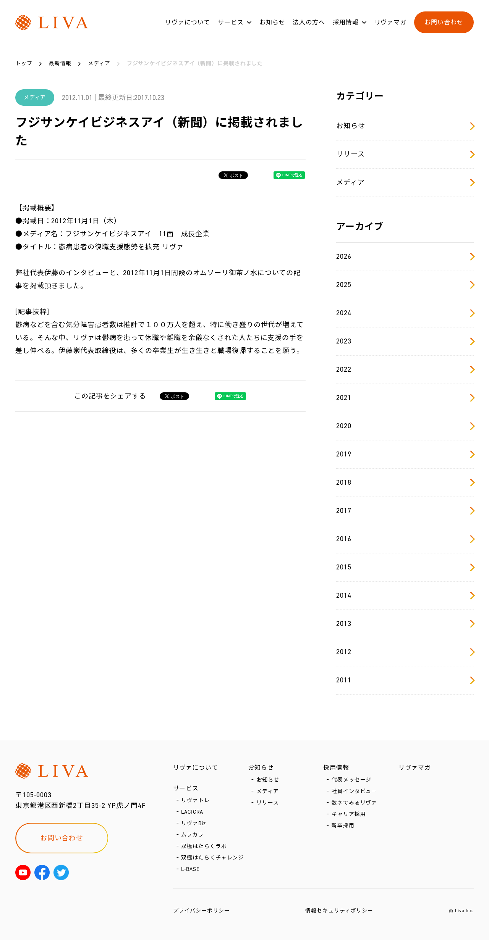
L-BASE (190, 869)
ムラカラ (192, 834)
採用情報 (346, 22)
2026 (343, 256)
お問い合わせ (443, 22)
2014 (343, 595)
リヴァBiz (193, 823)
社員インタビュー (354, 791)
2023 (343, 341)
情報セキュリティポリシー (339, 910)
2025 (343, 284)
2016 (343, 538)
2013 (343, 623)
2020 (343, 425)
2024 (343, 313)
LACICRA (192, 812)
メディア (350, 182)
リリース (350, 154)
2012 (343, 651)
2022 (343, 369)
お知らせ (272, 22)
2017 (343, 510)
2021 (343, 397)
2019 (343, 454)
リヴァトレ (195, 800)
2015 (343, 567)
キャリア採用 (349, 814)
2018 (343, 482)
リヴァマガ (390, 22)
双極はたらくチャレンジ (212, 857)
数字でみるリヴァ (354, 802)
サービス (231, 22)
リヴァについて (187, 22)
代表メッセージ (351, 780)
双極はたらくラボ (204, 846)
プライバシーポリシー (201, 910)
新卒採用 (343, 825)
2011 (343, 680)
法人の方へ (309, 22)
